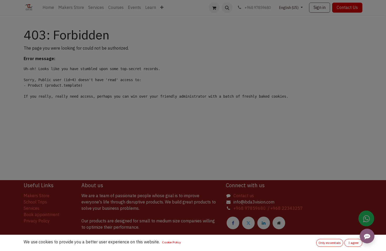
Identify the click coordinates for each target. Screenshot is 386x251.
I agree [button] (353, 242)
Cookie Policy (171, 242)
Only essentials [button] (330, 242)
